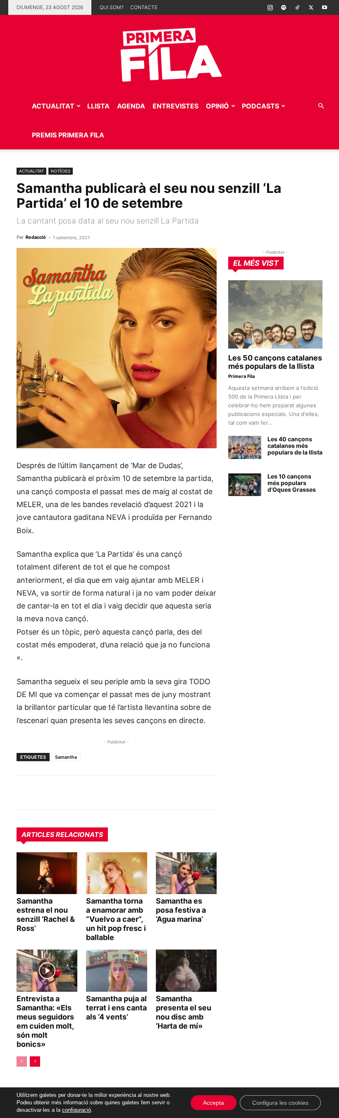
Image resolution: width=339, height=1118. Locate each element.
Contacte (144, 7)
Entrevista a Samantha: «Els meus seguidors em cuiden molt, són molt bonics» (45, 1021)
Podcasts (260, 106)
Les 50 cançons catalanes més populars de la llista (275, 361)
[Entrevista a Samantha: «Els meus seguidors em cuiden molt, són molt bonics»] (47, 970)
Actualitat (53, 106)
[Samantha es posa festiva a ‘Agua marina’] (186, 873)
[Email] (101, 792)
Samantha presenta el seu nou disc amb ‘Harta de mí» (183, 1012)
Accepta (213, 1102)
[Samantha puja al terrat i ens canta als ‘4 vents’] (116, 970)
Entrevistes (175, 106)
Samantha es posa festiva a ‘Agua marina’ (181, 910)
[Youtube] (324, 7)
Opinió (217, 106)
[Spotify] (283, 7)
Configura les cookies (280, 1102)
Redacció (36, 237)
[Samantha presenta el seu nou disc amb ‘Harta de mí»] (186, 970)
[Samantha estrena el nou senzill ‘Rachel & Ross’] (47, 873)
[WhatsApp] (25, 792)
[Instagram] (270, 7)
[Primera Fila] (169, 53)
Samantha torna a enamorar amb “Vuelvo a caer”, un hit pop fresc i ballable (116, 919)
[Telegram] (44, 792)
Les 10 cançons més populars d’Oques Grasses (291, 483)
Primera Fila (241, 376)
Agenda (131, 106)
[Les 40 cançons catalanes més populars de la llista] (244, 447)
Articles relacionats (62, 834)
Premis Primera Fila (68, 135)
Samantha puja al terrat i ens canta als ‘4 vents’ (116, 1007)
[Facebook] (82, 792)
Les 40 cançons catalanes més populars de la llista (294, 445)
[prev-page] (22, 1061)
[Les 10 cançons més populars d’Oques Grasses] (244, 484)
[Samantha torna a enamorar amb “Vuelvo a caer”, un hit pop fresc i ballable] (116, 873)
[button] (321, 106)
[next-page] (35, 1061)
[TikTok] (297, 7)
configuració (76, 1110)
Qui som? (112, 7)
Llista (98, 106)
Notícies (60, 170)
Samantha (66, 757)
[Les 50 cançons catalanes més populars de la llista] (275, 314)
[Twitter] (311, 7)
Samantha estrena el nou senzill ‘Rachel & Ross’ (46, 915)
